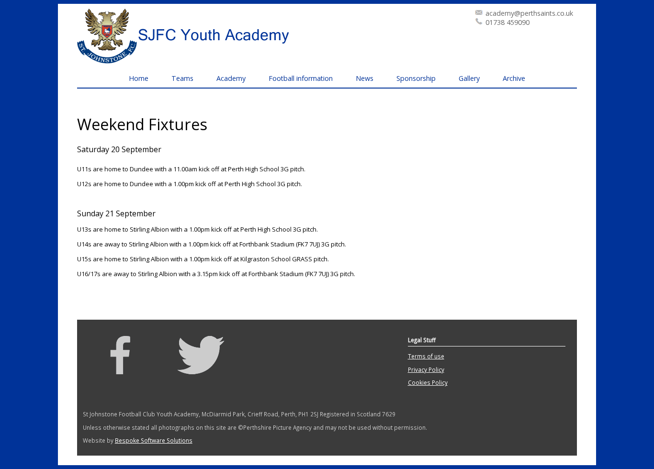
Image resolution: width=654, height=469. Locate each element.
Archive (514, 78)
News (364, 78)
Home (138, 78)
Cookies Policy (428, 382)
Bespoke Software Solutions (153, 440)
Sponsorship (416, 78)
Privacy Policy (426, 369)
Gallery (469, 78)
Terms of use (426, 356)
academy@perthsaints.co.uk (529, 13)
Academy (231, 78)
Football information (301, 78)
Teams (182, 78)
